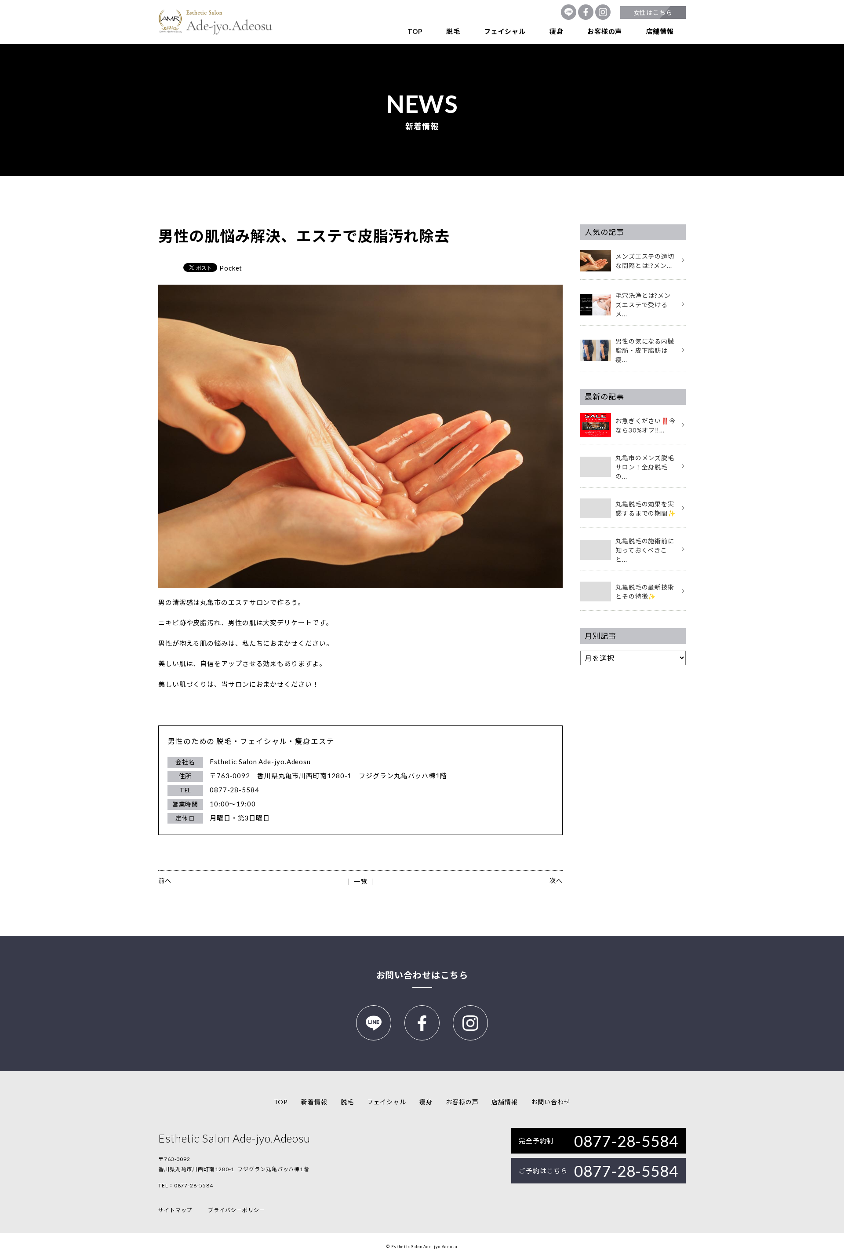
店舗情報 (660, 31)
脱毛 (453, 31)
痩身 (556, 31)
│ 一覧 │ (360, 881)
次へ (556, 880)
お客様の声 (604, 31)
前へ (164, 880)
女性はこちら (653, 12)
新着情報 (314, 1102)
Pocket (230, 268)
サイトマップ (175, 1210)
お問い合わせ (550, 1102)
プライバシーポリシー (236, 1210)
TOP (414, 31)
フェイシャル (505, 31)
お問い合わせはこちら (422, 975)
